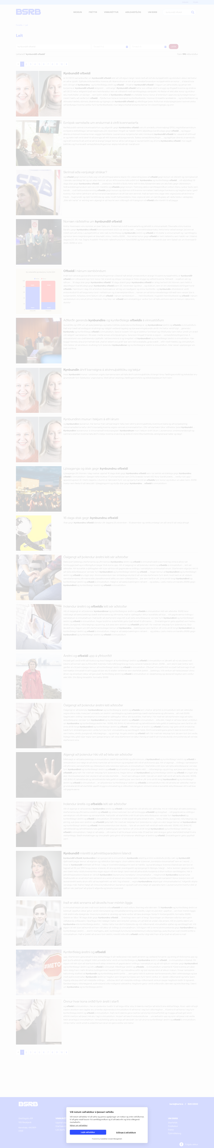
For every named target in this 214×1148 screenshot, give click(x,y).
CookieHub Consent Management (111, 1139)
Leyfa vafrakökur (88, 1132)
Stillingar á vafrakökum (126, 1132)
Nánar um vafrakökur (79, 1125)
